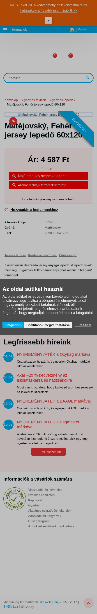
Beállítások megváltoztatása (48, 325)
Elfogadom (13, 325)
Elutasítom (83, 325)
